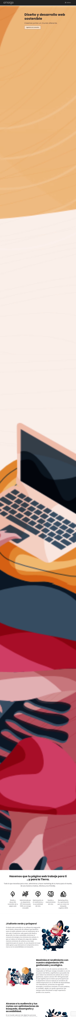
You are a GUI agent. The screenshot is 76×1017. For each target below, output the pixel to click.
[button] (68, 2)
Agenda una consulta (32, 27)
